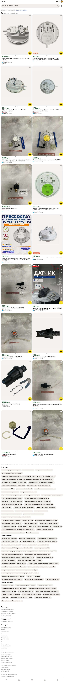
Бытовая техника (5, 631)
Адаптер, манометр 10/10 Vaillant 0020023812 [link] (13, 307)
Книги (2, 650)
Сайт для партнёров (6, 615)
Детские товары (5, 660)
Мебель (3, 629)
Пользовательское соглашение (8, 665)
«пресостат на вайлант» (21, 10)
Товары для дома (5, 639)
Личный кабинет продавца (7, 609)
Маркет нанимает (5, 669)
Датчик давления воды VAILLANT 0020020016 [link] (44, 356)
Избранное (32, 680)
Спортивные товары (6, 654)
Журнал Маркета (5, 671)
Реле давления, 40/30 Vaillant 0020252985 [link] (12, 356)
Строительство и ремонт (7, 658)
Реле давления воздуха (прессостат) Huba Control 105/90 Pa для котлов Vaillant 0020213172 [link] (47, 110)
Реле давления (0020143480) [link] (9, 454)
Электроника (4, 635)
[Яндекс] (12, 676)
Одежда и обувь (5, 637)
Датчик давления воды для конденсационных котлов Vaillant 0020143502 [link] (47, 405)
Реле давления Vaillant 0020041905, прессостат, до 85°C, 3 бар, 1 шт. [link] (16, 59)
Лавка (19, 680)
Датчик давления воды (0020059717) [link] (11, 404)
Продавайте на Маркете (7, 611)
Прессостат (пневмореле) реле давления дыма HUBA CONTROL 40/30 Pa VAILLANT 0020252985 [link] (45, 209)
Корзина (44, 680)
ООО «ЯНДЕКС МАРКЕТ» (11, 674)
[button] (62, 6)
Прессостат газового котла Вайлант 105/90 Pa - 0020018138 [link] (47, 258)
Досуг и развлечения (6, 627)
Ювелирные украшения (6, 662)
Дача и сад (3, 648)
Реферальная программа (7, 621)
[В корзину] (30, 53)
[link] (11, 470)
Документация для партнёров (8, 613)
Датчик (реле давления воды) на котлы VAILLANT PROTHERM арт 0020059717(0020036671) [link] (47, 309)
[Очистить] (58, 6)
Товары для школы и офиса (7, 652)
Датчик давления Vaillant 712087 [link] (9, 208)
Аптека (3, 641)
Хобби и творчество (6, 646)
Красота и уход (5, 644)
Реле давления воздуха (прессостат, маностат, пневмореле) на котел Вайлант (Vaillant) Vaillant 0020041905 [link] (16, 160)
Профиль (57, 680)
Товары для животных (6, 656)
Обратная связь (5, 667)
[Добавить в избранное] (30, 16)
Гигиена (3, 633)
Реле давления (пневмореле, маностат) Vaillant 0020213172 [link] (47, 159)
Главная (6, 680)
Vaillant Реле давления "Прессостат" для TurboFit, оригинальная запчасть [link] (13, 110)
